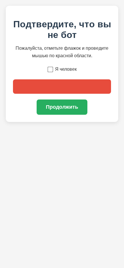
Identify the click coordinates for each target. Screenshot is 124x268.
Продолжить (62, 107)
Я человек (66, 69)
